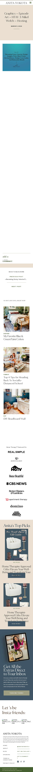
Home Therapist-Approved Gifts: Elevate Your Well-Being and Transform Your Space (16, 571)
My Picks (16, 562)
